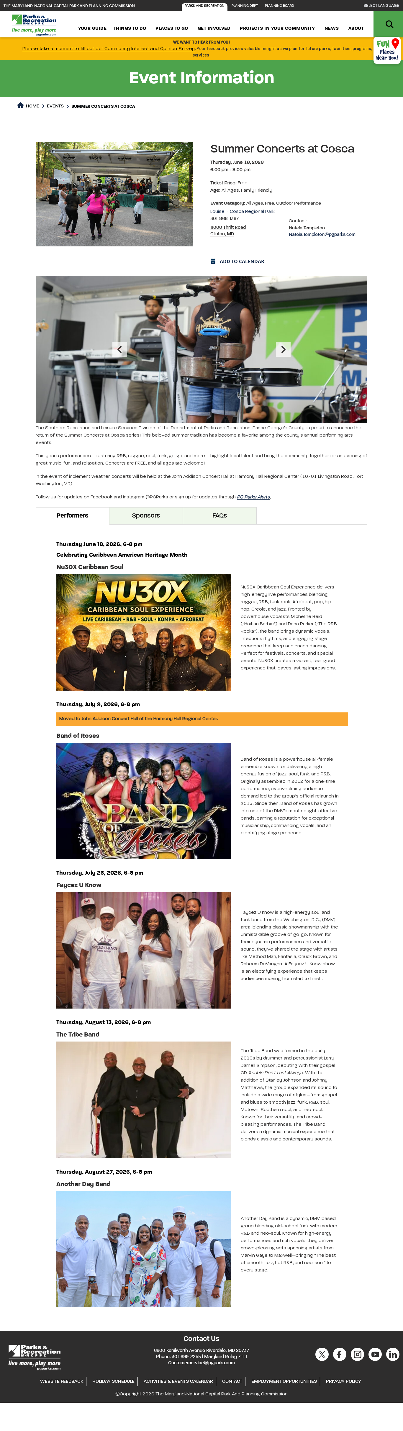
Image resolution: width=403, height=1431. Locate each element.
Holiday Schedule (113, 1381)
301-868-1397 (224, 218)
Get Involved (214, 28)
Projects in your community (277, 28)
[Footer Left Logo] (34, 1356)
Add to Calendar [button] (242, 261)
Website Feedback (61, 1381)
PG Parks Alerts (253, 497)
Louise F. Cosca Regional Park (242, 211)
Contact (232, 1381)
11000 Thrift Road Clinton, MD (228, 230)
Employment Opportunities (284, 1381)
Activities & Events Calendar (178, 1381)
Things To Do (130, 28)
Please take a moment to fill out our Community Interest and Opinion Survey (108, 49)
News (332, 28)
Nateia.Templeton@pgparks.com (322, 234)
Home (32, 106)
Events (55, 106)
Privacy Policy (343, 1381)
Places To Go (171, 28)
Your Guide (92, 28)
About (356, 28)
